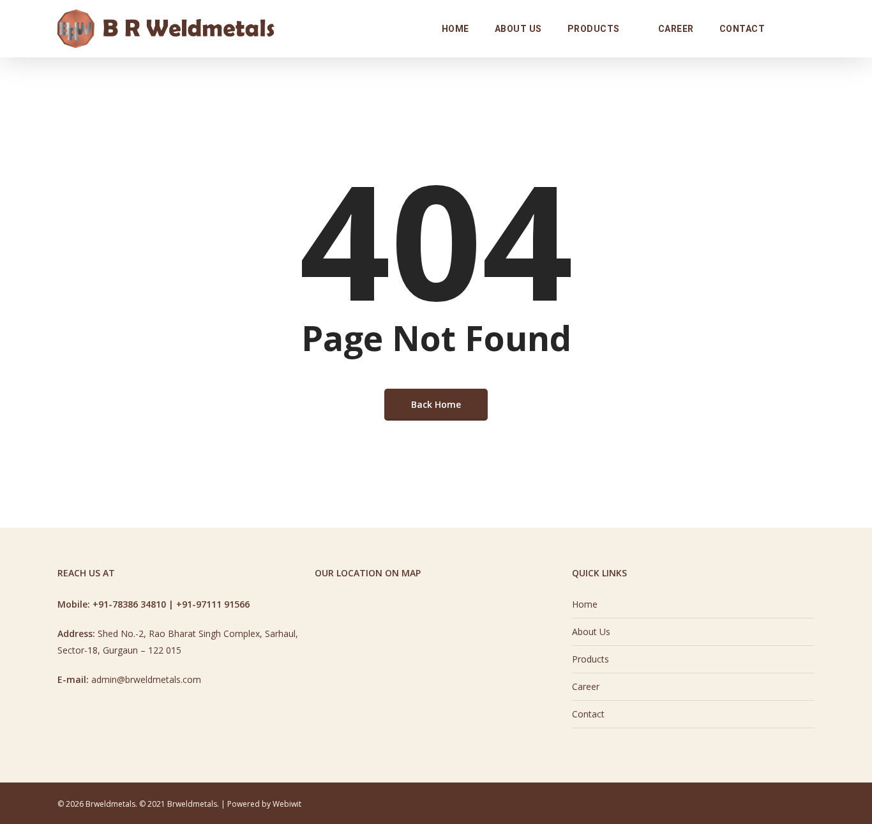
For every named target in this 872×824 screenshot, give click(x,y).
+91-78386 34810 (129, 604)
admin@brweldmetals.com (146, 679)
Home (585, 604)
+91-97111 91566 (213, 604)
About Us (591, 631)
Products (590, 659)
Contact (588, 714)
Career (585, 686)
